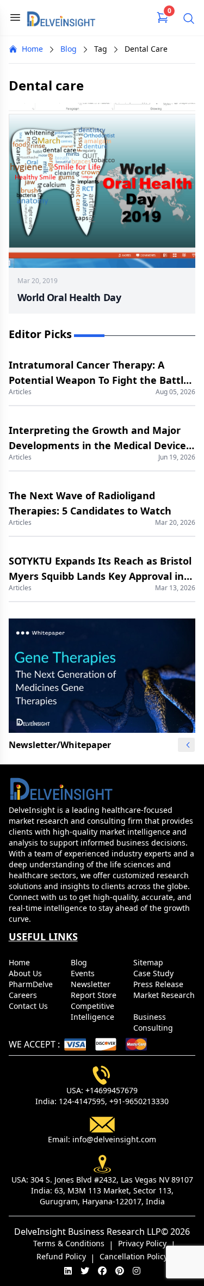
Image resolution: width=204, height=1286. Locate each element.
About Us (26, 973)
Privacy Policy (142, 1243)
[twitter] (85, 1270)
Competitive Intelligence (93, 1011)
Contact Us (29, 1006)
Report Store (95, 995)
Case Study (154, 973)
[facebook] (102, 1270)
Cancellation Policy (134, 1256)
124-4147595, (83, 1101)
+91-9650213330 (139, 1101)
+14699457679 (111, 1090)
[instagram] (136, 1270)
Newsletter (92, 984)
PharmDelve (32, 984)
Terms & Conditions (68, 1243)
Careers (24, 995)
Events (84, 973)
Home (32, 49)
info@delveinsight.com (114, 1139)
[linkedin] (68, 1270)
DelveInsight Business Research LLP (87, 1232)
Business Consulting (154, 1022)
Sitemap (149, 962)
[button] (188, 745)
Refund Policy (61, 1256)
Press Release (159, 984)
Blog (68, 49)
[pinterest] (119, 1270)
